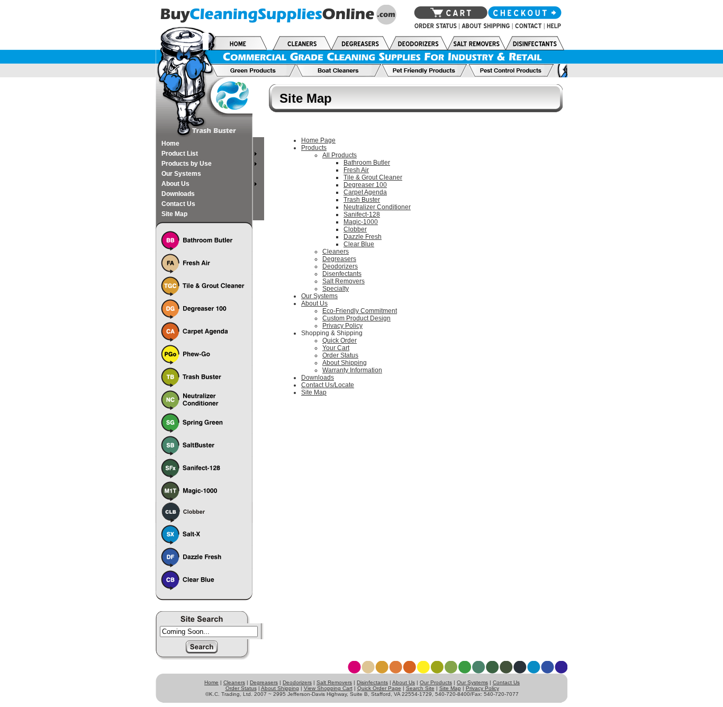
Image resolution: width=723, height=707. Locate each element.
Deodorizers (340, 266)
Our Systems (319, 296)
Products (314, 147)
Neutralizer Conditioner (377, 207)
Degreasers (339, 259)
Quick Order (339, 340)
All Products (339, 155)
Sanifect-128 (362, 214)
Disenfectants (342, 274)
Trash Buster (362, 199)
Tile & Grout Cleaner (373, 177)
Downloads (317, 377)
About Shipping (344, 362)
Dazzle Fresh (363, 236)
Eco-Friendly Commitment (359, 311)
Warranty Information (352, 370)
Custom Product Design (356, 318)
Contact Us (506, 682)
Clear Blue (359, 244)
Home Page (318, 140)
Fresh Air (356, 170)
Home (211, 682)
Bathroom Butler (367, 162)
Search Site (420, 688)
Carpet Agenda (365, 192)
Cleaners (335, 251)
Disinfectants (372, 682)
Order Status (340, 355)
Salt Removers (343, 281)
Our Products (436, 682)
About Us (314, 303)
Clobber (355, 229)
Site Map (314, 392)
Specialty (335, 288)
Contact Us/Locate (327, 385)
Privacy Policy (342, 325)
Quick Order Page (379, 688)
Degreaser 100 (365, 185)
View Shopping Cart (328, 688)
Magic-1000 (361, 222)
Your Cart (335, 348)
